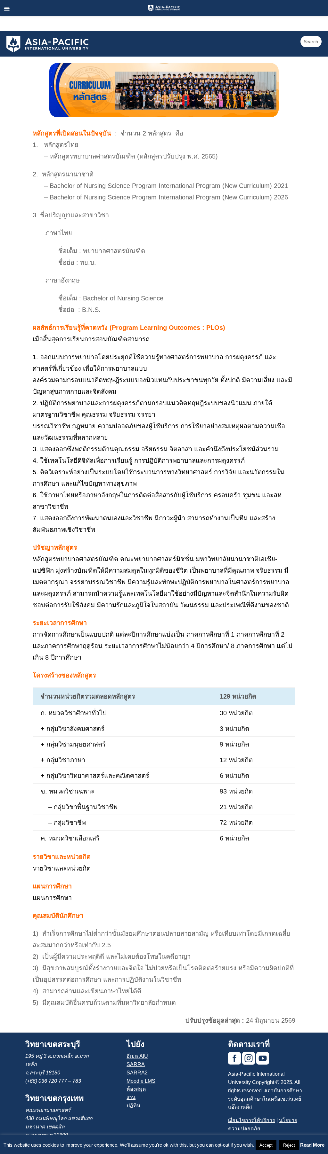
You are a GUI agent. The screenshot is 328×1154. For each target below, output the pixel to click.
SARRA (136, 1064)
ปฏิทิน (133, 1105)
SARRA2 (137, 1072)
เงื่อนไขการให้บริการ (251, 1120)
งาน (131, 1097)
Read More (312, 1145)
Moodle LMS (141, 1081)
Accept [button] (266, 1145)
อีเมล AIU (137, 1056)
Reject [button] (289, 1145)
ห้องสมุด (136, 1089)
